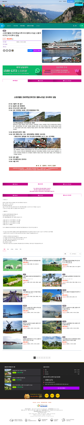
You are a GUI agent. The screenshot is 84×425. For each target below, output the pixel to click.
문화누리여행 (30, 25)
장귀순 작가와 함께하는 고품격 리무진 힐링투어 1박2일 (22, 385)
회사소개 (34, 402)
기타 (20, 249)
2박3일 (16, 249)
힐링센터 (9, 25)
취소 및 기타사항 (67, 80)
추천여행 (16, 25)
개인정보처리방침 (44, 402)
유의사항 (41, 80)
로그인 (60, 1)
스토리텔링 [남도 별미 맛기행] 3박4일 (32, 291)
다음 (47, 358)
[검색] (80, 253)
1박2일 (12, 249)
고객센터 (38, 25)
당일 (8, 249)
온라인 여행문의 (80, 1)
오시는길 (38, 402)
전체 (4, 249)
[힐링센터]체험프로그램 (10, 366)
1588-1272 (4, 1)
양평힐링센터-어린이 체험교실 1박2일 (19, 370)
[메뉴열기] (76, 25)
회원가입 (64, 1)
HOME (51, 22)
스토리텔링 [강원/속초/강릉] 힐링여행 (31, 260)
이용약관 (49, 402)
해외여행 (22, 25)
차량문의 (71, 1)
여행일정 (16, 80)
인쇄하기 (30, 50)
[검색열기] (74, 25)
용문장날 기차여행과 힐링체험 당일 (18, 377)
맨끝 (49, 358)
